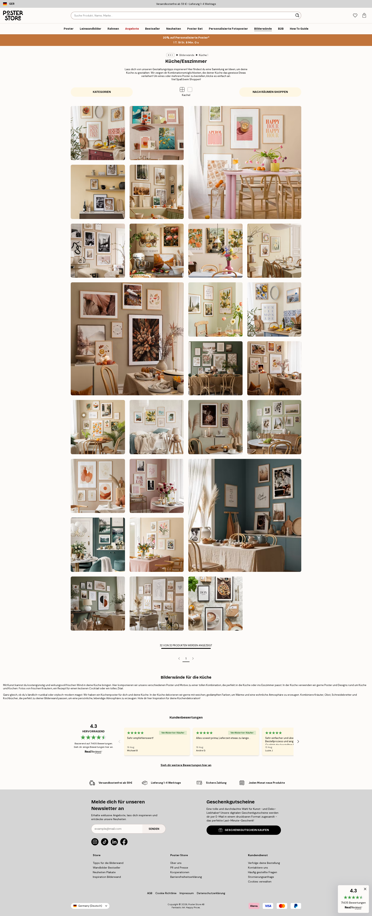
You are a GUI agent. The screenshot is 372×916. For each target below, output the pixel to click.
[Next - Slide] (298, 741)
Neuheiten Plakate (104, 872)
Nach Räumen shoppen (270, 92)
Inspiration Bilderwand (107, 877)
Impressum (187, 893)
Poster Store (194, 904)
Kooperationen (179, 872)
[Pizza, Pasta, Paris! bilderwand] (98, 133)
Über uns (176, 863)
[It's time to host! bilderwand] (244, 162)
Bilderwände (186, 55)
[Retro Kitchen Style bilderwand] (157, 133)
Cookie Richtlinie (166, 893)
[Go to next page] (192, 658)
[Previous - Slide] (119, 741)
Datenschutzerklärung (211, 893)
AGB (149, 893)
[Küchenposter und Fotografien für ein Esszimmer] (244, 515)
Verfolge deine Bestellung (264, 863)
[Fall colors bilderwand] (127, 338)
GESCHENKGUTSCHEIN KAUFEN (247, 830)
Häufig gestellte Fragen (262, 872)
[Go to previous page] (179, 658)
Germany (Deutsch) (90, 905)
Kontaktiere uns (258, 867)
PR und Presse (179, 867)
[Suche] (297, 15)
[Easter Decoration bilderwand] (274, 251)
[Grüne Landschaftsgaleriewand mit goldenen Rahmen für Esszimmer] (274, 427)
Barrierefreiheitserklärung (186, 877)
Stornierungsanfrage (261, 877)
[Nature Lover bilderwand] (157, 192)
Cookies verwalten (259, 881)
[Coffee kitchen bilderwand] (98, 192)
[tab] (355, 15)
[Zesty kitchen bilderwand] (274, 309)
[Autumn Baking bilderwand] (157, 251)
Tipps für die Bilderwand (108, 863)
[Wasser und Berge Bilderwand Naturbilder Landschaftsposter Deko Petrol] (98, 545)
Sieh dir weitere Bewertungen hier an (186, 765)
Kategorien (102, 92)
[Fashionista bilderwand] (98, 251)
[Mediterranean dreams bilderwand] (215, 251)
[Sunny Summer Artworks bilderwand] (215, 309)
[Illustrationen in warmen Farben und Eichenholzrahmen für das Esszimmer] (98, 486)
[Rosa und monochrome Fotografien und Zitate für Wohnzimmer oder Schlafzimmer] (157, 486)
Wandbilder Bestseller (106, 867)
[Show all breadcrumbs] (170, 55)
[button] (190, 89)
